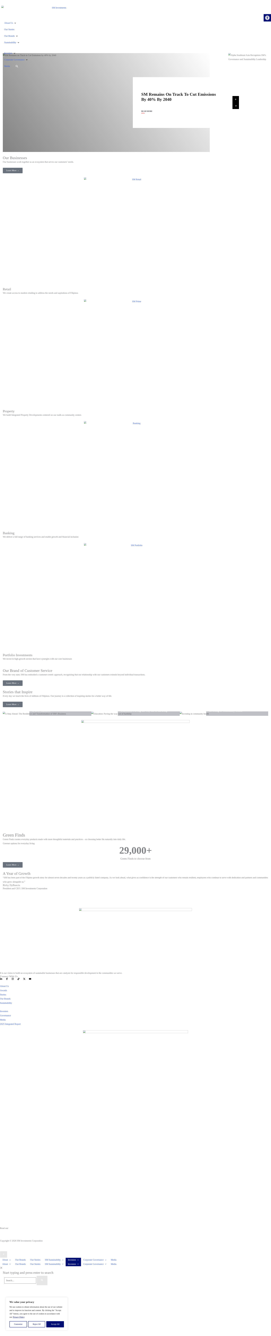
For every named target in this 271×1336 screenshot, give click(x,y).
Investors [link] (8, 53)
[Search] (42, 1280)
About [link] (5, 1260)
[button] (9, 1260)
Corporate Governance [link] (14, 59)
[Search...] (20, 1280)
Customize (18, 1324)
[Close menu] (3, 1254)
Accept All (55, 1324)
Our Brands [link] (9, 36)
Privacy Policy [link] (19, 1317)
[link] (267, 17)
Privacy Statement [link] (8, 1232)
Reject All (37, 1324)
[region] (37, 1313)
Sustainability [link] (10, 42)
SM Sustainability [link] (53, 1260)
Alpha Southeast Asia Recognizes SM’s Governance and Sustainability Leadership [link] (176, 96)
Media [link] (7, 66)
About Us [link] (8, 23)
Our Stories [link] (9, 29)
